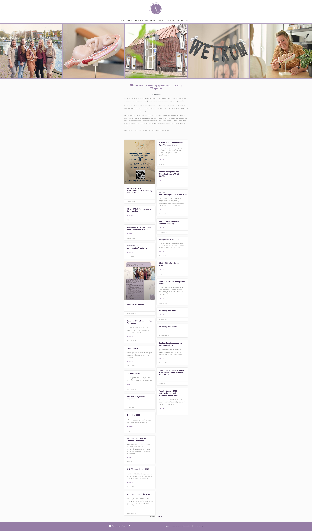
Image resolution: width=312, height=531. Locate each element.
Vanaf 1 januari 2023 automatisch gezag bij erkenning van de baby (168, 393)
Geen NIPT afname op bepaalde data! (172, 282)
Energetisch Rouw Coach (169, 239)
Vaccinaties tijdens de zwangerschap (136, 397)
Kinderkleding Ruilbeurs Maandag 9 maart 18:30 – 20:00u (169, 173)
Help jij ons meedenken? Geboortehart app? (169, 222)
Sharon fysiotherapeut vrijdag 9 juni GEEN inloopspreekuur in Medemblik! (172, 372)
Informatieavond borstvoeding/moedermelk (137, 247)
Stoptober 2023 (133, 415)
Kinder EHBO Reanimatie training (169, 264)
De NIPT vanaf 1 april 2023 (138, 469)
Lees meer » (130, 197)
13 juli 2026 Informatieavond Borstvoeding (139, 210)
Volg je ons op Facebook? (121, 526)
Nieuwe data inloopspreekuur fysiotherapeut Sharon (171, 143)
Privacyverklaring (198, 526)
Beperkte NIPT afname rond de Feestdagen (139, 322)
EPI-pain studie (133, 373)
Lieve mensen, (132, 348)
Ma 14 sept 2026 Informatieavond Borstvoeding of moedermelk (139, 190)
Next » (160, 516)
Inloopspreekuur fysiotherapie (139, 494)
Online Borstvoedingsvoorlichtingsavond (173, 193)
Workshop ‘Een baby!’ (168, 326)
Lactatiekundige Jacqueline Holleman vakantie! (170, 344)
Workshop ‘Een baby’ (167, 310)
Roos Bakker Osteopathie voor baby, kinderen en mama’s (139, 228)
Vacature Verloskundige (136, 304)
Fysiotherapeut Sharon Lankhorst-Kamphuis (136, 439)
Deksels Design (187, 526)
